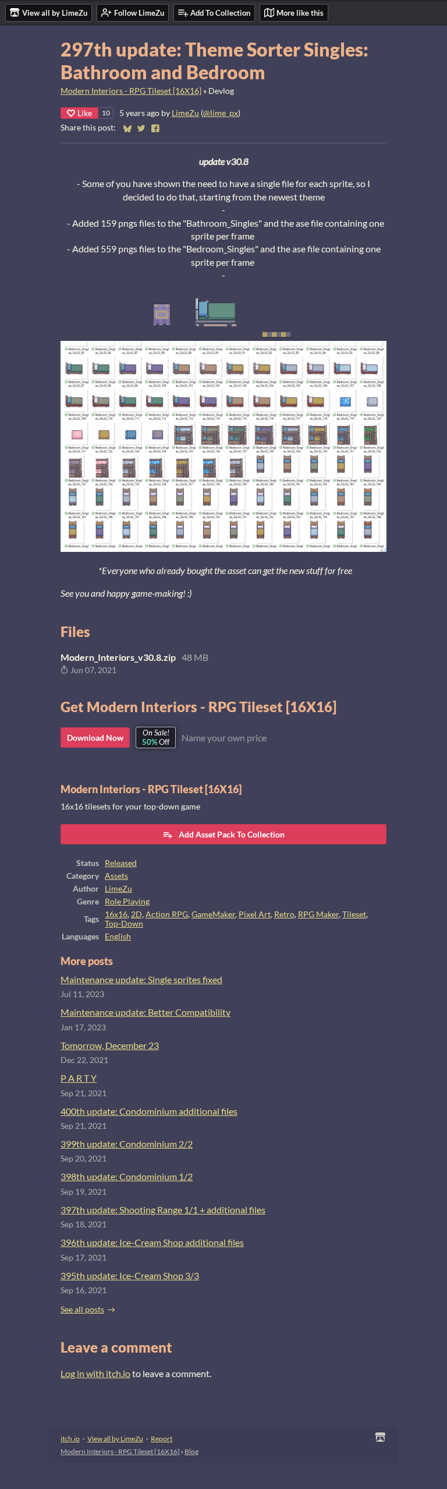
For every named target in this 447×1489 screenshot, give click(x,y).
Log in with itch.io (95, 1373)
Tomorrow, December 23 (110, 1045)
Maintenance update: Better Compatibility (145, 1012)
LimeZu (185, 113)
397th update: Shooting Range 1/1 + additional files (163, 1209)
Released (121, 863)
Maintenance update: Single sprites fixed (141, 979)
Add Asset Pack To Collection (232, 834)
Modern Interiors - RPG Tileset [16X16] (131, 91)
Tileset (354, 914)
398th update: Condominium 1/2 (127, 1176)
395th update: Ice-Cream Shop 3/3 (130, 1275)
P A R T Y (79, 1077)
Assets (116, 876)
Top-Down (124, 923)
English (118, 936)
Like (84, 113)
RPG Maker (318, 914)
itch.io (70, 1438)
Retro (284, 914)
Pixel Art (255, 914)
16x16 (116, 914)
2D (136, 914)
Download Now (95, 737)
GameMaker (213, 914)
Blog (191, 1451)
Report (161, 1438)
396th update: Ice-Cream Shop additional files (152, 1242)
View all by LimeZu (115, 1438)
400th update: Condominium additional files (149, 1111)
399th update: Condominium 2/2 (127, 1143)
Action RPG (167, 914)
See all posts (82, 1309)
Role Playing (127, 901)
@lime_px (220, 113)
